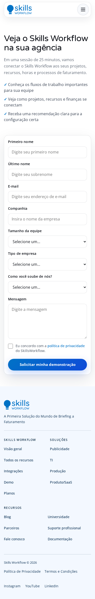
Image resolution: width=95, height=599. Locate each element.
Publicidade (59, 449)
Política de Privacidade (22, 571)
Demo (8, 482)
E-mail (13, 186)
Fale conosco (14, 539)
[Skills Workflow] (19, 9)
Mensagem (17, 299)
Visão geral (13, 449)
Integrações (13, 471)
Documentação (60, 539)
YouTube (32, 586)
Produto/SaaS (61, 482)
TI (51, 460)
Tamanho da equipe (25, 230)
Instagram (12, 586)
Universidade (58, 516)
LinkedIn (51, 586)
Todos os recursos (18, 460)
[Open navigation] (83, 9)
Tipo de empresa (22, 253)
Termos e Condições (61, 571)
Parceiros (11, 528)
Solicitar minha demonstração (48, 364)
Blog (7, 516)
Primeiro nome (20, 141)
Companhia (17, 208)
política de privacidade (66, 345)
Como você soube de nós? (30, 276)
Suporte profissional (64, 528)
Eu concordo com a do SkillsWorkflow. (50, 348)
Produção (58, 471)
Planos (9, 493)
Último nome (19, 164)
